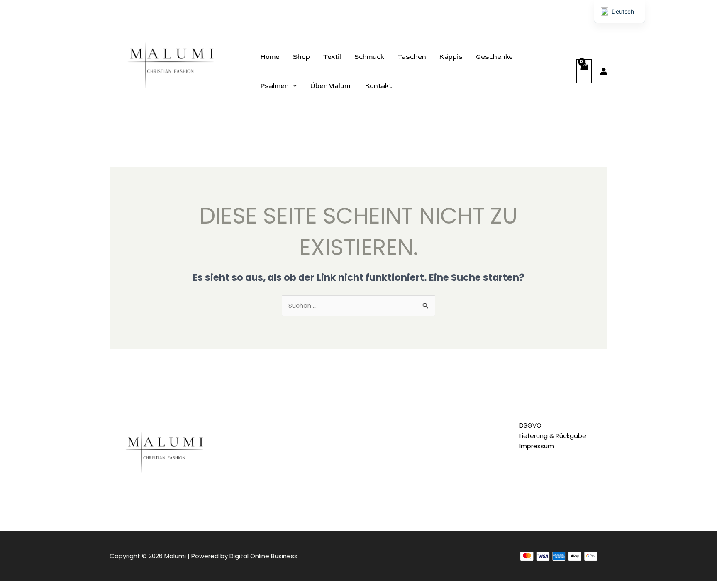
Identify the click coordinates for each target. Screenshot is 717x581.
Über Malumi (331, 86)
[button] (293, 85)
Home (270, 57)
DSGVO (530, 425)
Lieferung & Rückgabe (552, 435)
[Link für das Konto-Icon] (603, 71)
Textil (332, 57)
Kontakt (378, 86)
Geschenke (494, 57)
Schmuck (369, 57)
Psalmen (275, 86)
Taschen (412, 57)
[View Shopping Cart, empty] (584, 71)
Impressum (536, 446)
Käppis (451, 57)
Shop (301, 57)
